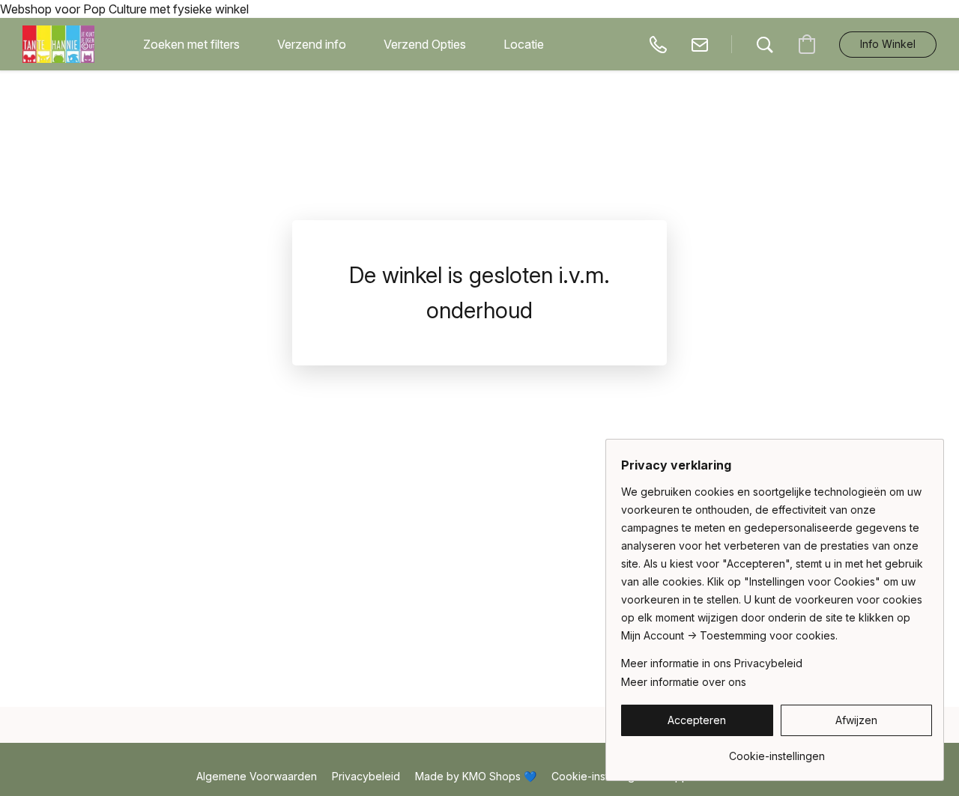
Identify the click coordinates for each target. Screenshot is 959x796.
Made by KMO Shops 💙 (475, 776)
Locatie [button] (523, 44)
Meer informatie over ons (683, 681)
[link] (776, 750)
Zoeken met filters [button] (191, 44)
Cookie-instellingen (599, 776)
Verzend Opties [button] (425, 44)
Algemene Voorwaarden (256, 776)
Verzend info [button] (311, 44)
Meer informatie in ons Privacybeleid (711, 663)
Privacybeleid (366, 776)
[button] (58, 44)
